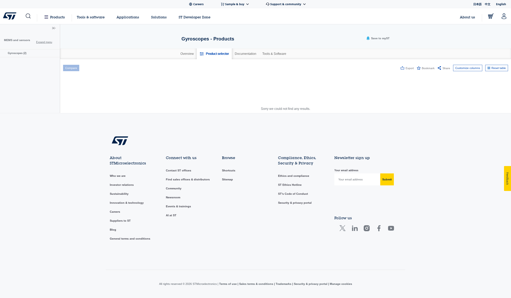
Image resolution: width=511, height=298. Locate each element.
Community (173, 188)
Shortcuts (228, 170)
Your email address (346, 170)
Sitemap (227, 179)
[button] (28, 16)
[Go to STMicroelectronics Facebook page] (378, 229)
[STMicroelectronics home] (10, 16)
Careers (115, 211)
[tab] (187, 53)
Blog (113, 229)
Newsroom (173, 197)
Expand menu (44, 42)
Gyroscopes (17, 53)
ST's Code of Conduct (293, 193)
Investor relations (122, 184)
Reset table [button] (498, 68)
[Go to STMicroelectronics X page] (343, 229)
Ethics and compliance (293, 175)
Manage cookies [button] (340, 283)
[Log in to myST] (504, 16)
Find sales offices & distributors (188, 179)
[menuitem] (30, 53)
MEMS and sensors (17, 40)
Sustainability (119, 193)
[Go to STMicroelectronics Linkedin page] (354, 229)
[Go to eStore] (491, 16)
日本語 (477, 4)
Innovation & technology (127, 202)
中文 (487, 4)
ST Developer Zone (194, 17)
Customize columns (467, 68)
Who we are (118, 175)
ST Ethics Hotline (290, 184)
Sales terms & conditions (256, 283)
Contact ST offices (178, 170)
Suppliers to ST (120, 220)
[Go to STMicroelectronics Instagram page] (366, 229)
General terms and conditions (130, 238)
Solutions (159, 17)
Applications (128, 17)
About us (467, 17)
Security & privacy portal (295, 202)
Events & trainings (178, 206)
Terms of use (228, 283)
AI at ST (171, 215)
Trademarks (283, 283)
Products (57, 17)
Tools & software (91, 17)
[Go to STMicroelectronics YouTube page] (390, 229)
